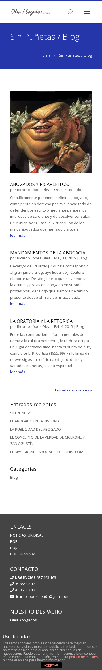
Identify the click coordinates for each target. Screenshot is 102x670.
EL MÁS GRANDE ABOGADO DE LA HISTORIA (46, 451)
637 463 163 (35, 577)
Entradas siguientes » (73, 390)
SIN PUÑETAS (21, 412)
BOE (13, 541)
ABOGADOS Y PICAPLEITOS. (39, 184)
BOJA (14, 547)
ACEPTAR (51, 665)
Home (45, 55)
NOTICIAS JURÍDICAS (27, 535)
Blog (79, 189)
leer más (17, 235)
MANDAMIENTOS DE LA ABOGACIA (47, 253)
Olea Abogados (23, 620)
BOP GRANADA (22, 553)
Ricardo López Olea (33, 189)
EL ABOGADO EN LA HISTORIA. (35, 421)
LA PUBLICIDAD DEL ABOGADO (35, 429)
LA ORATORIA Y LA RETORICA (41, 321)
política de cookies (83, 657)
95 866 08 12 (24, 583)
